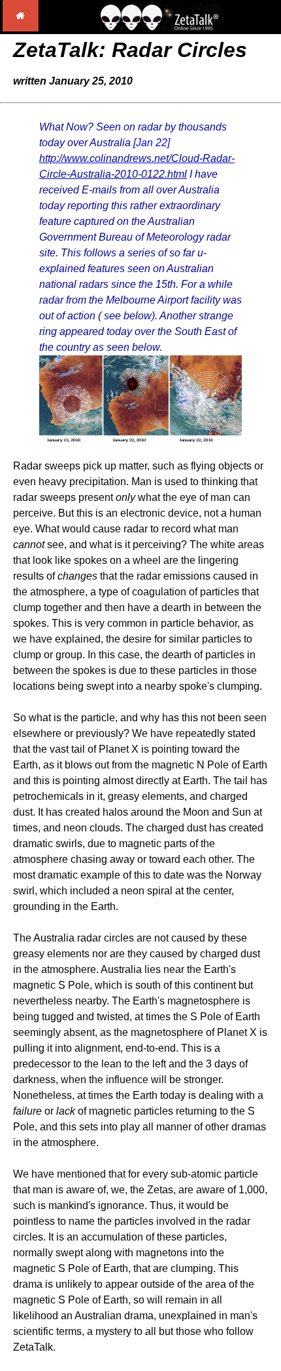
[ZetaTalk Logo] (160, 27)
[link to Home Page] (21, 27)
